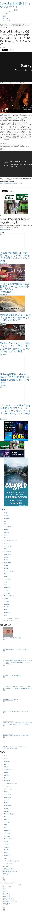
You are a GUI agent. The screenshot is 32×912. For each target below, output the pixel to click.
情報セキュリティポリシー (10, 871)
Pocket (12, 50)
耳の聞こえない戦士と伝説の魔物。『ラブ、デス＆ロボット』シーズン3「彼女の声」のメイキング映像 (17, 723)
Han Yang (2, 47)
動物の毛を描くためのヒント (10, 699)
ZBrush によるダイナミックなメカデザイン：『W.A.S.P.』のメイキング (15, 747)
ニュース (5, 13)
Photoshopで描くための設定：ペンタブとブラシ (15, 735)
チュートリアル (7, 12)
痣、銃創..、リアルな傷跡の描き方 (12, 638)
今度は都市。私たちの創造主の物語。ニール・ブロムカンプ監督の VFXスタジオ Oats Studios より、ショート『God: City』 (17, 662)
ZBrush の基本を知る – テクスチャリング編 (14, 649)
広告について (6, 866)
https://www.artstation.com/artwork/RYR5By (11, 183)
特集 (4, 15)
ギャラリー (6, 18)
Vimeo (5, 139)
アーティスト (6, 20)
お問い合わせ (6, 873)
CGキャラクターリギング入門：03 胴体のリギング (16, 711)
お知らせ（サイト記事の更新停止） (12, 675)
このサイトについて (8, 868)
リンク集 (5, 875)
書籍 (4, 16)
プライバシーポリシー (9, 870)
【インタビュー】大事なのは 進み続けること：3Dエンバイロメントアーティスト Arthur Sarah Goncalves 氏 (17, 687)
